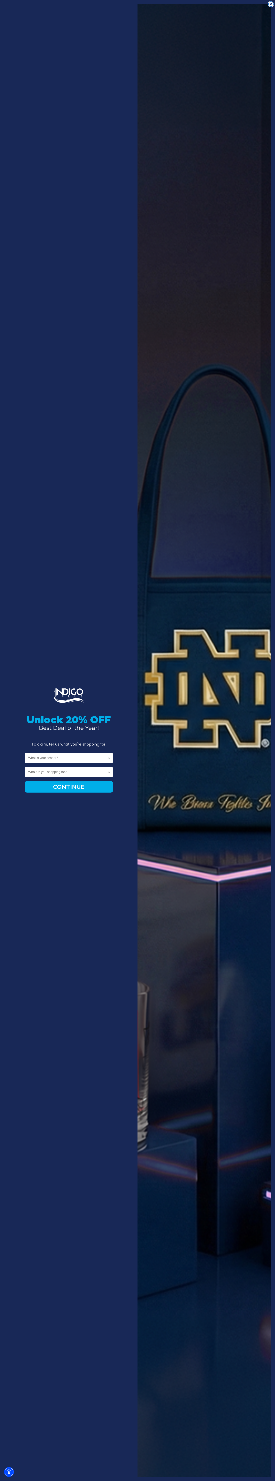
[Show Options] (109, 758)
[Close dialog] (270, 4)
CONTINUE (69, 786)
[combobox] (67, 758)
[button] (9, 1472)
